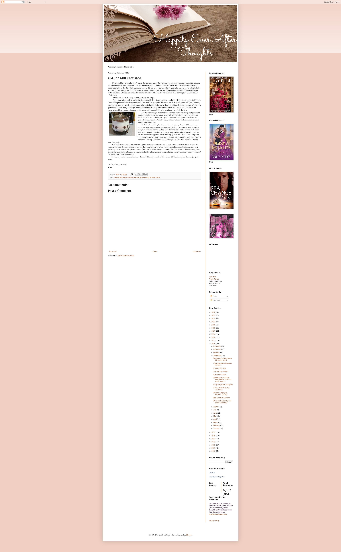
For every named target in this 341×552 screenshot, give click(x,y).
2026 (214, 312)
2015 (214, 432)
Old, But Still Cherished (221, 398)
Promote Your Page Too (216, 477)
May (215, 416)
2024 (214, 319)
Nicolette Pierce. (155, 177)
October (216, 352)
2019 (214, 334)
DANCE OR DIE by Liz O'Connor (221, 389)
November (217, 349)
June (215, 413)
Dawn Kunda (118, 177)
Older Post (196, 252)
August (216, 407)
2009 (214, 451)
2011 (214, 445)
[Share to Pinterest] (146, 174)
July (215, 410)
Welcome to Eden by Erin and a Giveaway (222, 402)
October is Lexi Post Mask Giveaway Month (222, 359)
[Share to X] (141, 174)
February (216, 425)
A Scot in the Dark (219, 368)
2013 (214, 439)
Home (155, 252)
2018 (214, 337)
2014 (214, 435)
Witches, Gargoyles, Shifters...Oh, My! (220, 394)
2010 (214, 448)
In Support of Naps (220, 374)
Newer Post (113, 252)
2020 (214, 331)
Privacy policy (214, 521)
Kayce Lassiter (128, 177)
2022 (214, 325)
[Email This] (136, 174)
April (215, 419)
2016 (214, 343)
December (217, 346)
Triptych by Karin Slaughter (223, 385)
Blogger (189, 535)
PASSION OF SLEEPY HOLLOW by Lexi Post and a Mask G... (222, 380)
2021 (214, 328)
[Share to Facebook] (143, 174)
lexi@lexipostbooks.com (218, 514)
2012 (214, 442)
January (216, 429)
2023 (214, 322)
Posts (214, 296)
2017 (214, 340)
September (217, 355)
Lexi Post (136, 177)
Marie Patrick (144, 177)
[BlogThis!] (138, 174)
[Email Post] (131, 174)
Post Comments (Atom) (126, 256)
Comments (216, 300)
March (215, 422)
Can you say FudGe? (220, 371)
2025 (214, 315)
